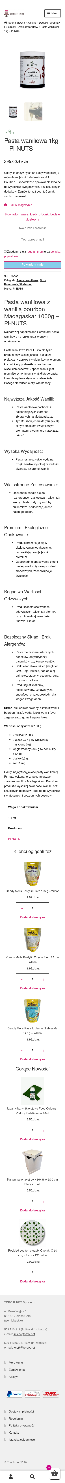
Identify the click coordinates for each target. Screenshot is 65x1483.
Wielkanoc (26, 284)
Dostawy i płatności (21, 1411)
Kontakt (14, 1432)
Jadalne (31, 22)
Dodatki (43, 22)
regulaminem (35, 251)
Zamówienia (17, 1369)
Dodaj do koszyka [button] (32, 917)
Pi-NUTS (18, 288)
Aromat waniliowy (28, 27)
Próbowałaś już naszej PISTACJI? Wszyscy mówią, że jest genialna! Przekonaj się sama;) (32, 4)
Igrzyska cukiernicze (22, 1439)
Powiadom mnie (33, 264)
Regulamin (16, 1418)
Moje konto (16, 1362)
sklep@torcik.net (24, 1334)
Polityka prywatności (22, 1425)
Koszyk (13, 1377)
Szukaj (32, 1477)
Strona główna (16, 22)
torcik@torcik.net (24, 1347)
